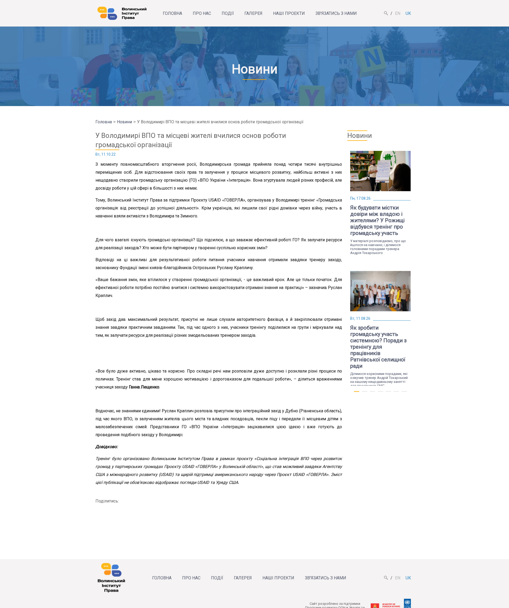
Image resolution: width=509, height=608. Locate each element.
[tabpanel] (380, 202)
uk (408, 13)
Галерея (253, 13)
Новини (124, 121)
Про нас (202, 13)
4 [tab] (380, 393)
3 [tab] (372, 393)
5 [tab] (388, 393)
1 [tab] (356, 393)
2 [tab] (364, 393)
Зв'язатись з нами (336, 13)
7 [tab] (404, 393)
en (397, 13)
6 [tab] (396, 393)
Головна (172, 13)
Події (228, 13)
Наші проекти (289, 13)
